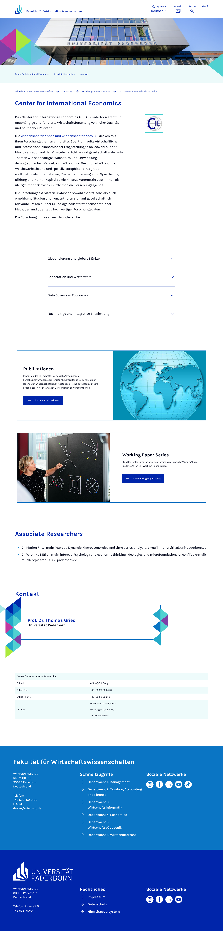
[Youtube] (178, 784)
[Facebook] (159, 784)
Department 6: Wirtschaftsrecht (112, 835)
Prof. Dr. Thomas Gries (51, 620)
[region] (109, 74)
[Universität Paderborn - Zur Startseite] (18, 9)
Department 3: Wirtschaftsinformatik (105, 804)
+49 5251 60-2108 (25, 800)
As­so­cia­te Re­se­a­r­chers (64, 74)
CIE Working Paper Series (147, 478)
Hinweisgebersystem (104, 912)
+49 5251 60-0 (23, 910)
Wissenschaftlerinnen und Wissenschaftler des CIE (59, 136)
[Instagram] (150, 784)
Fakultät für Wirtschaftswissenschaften (54, 11)
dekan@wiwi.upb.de (27, 808)
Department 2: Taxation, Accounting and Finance (115, 792)
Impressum (97, 897)
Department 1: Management (109, 782)
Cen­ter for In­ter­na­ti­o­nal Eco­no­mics (32, 74)
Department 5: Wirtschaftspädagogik (105, 824)
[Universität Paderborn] (111, 871)
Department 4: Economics (107, 815)
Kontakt (84, 74)
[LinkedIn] (169, 784)
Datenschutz (97, 904)
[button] (161, 9)
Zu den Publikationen (47, 400)
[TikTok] (188, 784)
